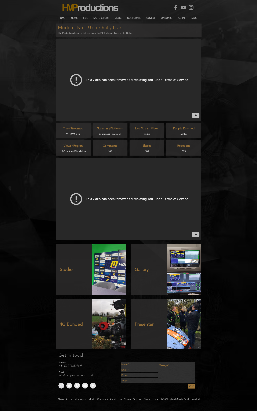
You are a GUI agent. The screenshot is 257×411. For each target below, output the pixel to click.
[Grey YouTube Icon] (183, 7)
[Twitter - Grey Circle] (69, 386)
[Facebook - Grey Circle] (93, 386)
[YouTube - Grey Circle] (85, 386)
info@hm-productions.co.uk (76, 375)
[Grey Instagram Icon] (191, 7)
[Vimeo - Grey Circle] (77, 386)
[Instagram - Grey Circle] (61, 386)
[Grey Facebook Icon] (176, 7)
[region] (91, 269)
